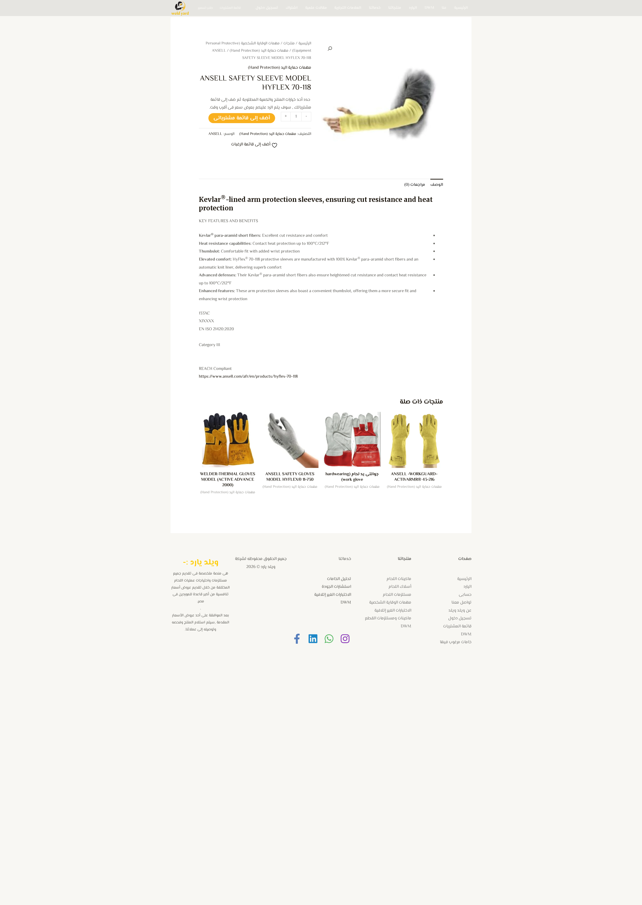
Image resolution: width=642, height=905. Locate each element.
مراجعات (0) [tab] (414, 185)
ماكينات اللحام (398, 579)
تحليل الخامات (339, 579)
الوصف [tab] (436, 185)
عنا (444, 8)
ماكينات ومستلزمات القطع (388, 618)
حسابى (465, 595)
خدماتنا (375, 8)
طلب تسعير (205, 8)
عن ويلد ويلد (459, 610)
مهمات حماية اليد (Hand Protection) (259, 51)
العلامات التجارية (347, 8)
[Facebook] (296, 638)
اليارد (413, 8)
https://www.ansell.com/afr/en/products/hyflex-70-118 (248, 376)
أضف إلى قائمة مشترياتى (241, 118)
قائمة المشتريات (230, 8)
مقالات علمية (316, 8)
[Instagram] (345, 638)
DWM (429, 8)
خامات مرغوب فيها (455, 642)
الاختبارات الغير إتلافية (392, 610)
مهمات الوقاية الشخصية (390, 602)
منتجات (289, 43)
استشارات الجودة (336, 587)
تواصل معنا (461, 602)
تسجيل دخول (267, 8)
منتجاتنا (394, 8)
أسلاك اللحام (399, 587)
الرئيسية (461, 8)
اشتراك (291, 8)
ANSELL (215, 134)
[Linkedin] (312, 638)
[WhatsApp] (329, 638)
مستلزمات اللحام (397, 595)
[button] (329, 48)
